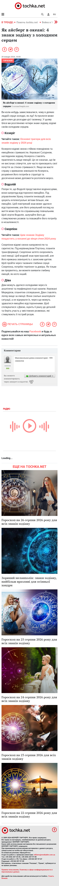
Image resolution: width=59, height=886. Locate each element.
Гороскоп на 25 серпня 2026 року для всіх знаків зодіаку (29, 641)
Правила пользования (10, 870)
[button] (48, 14)
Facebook (35, 331)
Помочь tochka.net (27, 22)
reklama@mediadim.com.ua (44, 855)
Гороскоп (8, 61)
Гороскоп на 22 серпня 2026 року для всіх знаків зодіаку (29, 814)
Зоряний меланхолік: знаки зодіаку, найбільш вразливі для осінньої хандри (29, 581)
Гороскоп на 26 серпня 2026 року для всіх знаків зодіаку (29, 522)
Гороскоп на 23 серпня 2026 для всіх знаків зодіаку (29, 757)
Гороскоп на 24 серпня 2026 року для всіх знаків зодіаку (29, 699)
